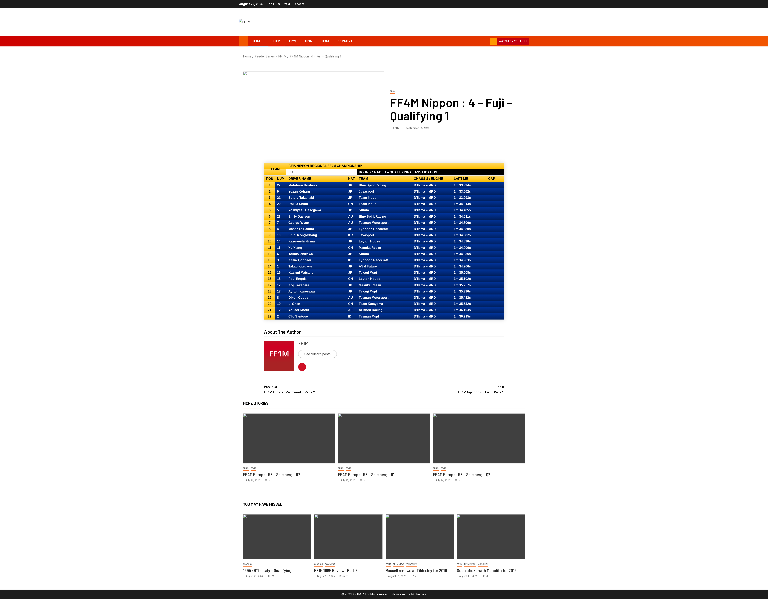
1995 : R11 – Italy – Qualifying (267, 570)
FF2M (292, 41)
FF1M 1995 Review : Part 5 (336, 570)
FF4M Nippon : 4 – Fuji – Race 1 (481, 389)
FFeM (276, 41)
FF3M (309, 41)
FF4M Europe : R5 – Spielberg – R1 (366, 474)
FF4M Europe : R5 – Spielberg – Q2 (461, 474)
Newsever (398, 594)
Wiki (287, 4)
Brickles (343, 576)
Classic (247, 564)
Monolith (483, 564)
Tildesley (411, 564)
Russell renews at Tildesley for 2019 (416, 570)
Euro (246, 468)
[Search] (486, 41)
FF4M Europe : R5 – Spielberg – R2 (271, 474)
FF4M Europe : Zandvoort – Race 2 (289, 389)
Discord (299, 4)
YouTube (275, 4)
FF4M (325, 41)
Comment (345, 41)
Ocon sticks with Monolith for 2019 (487, 570)
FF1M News (398, 564)
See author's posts (317, 354)
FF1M (256, 41)
